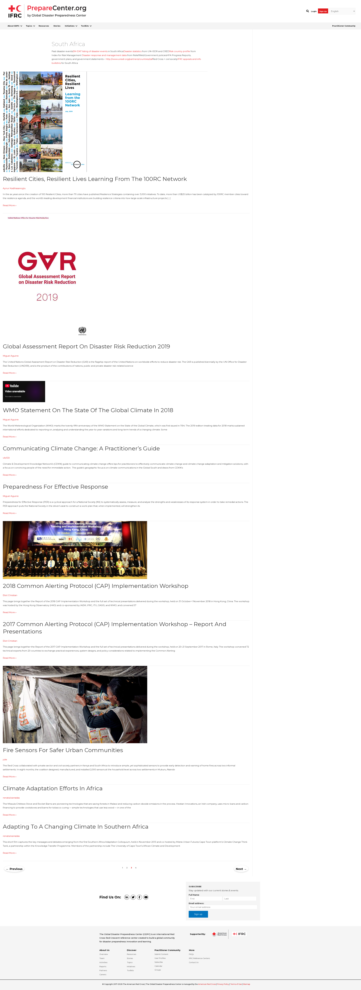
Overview (103, 954)
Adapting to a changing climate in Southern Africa (75, 826)
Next (241, 869)
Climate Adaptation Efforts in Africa (53, 788)
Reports (102, 966)
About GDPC (13, 26)
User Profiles (160, 958)
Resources (44, 26)
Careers (102, 974)
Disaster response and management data (104, 55)
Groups (158, 970)
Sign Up (323, 11)
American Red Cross (207, 984)
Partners (103, 970)
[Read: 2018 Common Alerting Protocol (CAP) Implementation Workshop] (75, 549)
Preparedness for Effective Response (55, 486)
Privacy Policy (223, 984)
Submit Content (161, 954)
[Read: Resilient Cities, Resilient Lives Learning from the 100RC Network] (45, 121)
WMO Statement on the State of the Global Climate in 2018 (88, 410)
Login (314, 11)
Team (101, 958)
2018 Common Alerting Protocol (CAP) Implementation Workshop (95, 585)
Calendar (158, 966)
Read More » (9, 205)
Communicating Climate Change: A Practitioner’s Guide (81, 448)
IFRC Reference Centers (199, 958)
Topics (29, 26)
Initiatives (69, 26)
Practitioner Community (343, 26)
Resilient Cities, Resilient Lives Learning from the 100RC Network (95, 178)
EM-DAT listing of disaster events (90, 51)
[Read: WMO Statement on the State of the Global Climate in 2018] (24, 401)
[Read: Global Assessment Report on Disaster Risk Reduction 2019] (47, 276)
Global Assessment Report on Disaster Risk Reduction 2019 (86, 346)
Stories (56, 26)
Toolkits (85, 26)
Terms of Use (236, 984)
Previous (14, 869)
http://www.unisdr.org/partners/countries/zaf (129, 59)
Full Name (194, 895)
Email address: (196, 903)
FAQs (191, 954)
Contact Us (193, 962)
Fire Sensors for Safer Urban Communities (63, 750)
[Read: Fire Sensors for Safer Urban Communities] (75, 704)
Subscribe (159, 962)
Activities (103, 962)
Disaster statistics (132, 51)
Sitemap (246, 984)
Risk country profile (179, 51)
